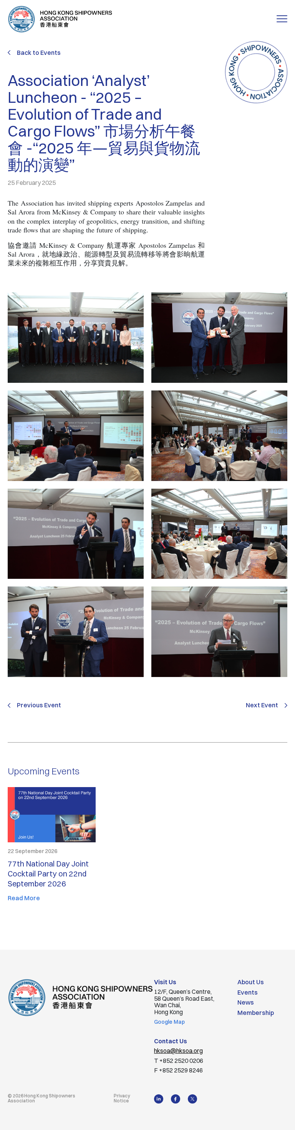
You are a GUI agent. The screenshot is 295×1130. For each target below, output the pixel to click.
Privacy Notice (122, 1098)
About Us (250, 982)
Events (247, 992)
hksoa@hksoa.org (178, 1050)
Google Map (169, 1021)
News (245, 1002)
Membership (255, 1012)
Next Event (262, 705)
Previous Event (39, 705)
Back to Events (39, 52)
